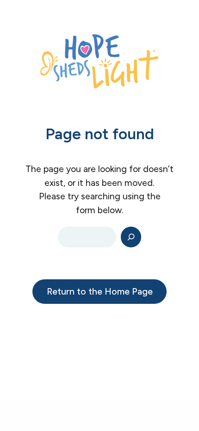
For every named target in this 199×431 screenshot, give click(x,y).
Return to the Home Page (100, 291)
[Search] (131, 237)
